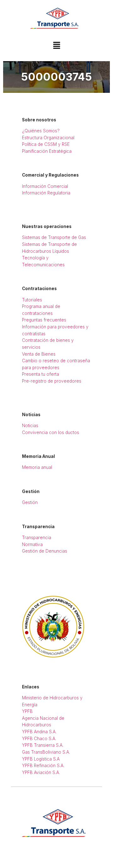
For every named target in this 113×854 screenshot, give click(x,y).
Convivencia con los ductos (50, 432)
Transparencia (36, 537)
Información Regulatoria (46, 192)
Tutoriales (32, 299)
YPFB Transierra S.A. (42, 745)
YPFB (27, 711)
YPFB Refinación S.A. (43, 765)
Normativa (32, 544)
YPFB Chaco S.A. (39, 738)
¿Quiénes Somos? (41, 130)
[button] (56, 45)
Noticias (30, 425)
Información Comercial (45, 186)
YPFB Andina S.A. (39, 731)
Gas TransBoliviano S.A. (46, 752)
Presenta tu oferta (40, 374)
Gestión (30, 502)
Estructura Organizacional (48, 137)
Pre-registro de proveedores (51, 381)
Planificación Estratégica (47, 151)
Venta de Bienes (39, 354)
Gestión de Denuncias (44, 551)
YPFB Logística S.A (41, 758)
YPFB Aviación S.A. (41, 772)
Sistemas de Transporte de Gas (54, 237)
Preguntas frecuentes (44, 319)
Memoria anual (37, 467)
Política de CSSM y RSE (46, 144)
